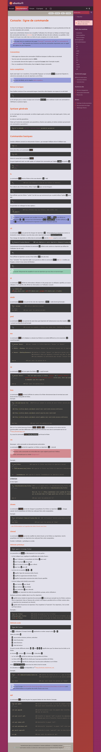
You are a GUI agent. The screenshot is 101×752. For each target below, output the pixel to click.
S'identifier (79, 16)
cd (20, 233)
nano (39, 427)
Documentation (21, 8)
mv (20, 338)
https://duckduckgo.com (18, 431)
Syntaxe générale (79, 39)
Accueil (11, 8)
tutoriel (68, 13)
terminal (57, 13)
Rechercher (91, 12)
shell (62, 13)
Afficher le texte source (81, 77)
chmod (21, 536)
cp (20, 371)
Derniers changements (82, 90)
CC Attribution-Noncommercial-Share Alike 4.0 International (60, 748)
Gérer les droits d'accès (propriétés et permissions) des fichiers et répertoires (44, 686)
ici (60, 259)
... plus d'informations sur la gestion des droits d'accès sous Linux (28, 526)
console (51, 13)
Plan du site (80, 94)
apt (19, 699)
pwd (21, 321)
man (32, 150)
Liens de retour (80, 82)
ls (20, 178)
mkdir (21, 301)
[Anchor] (11, 20)
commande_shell (49, 41)
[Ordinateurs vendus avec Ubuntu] (50, 8)
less (21, 394)
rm (20, 447)
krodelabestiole (67, 745)
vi (43, 427)
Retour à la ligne (80, 37)
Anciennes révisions (82, 79)
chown (21, 509)
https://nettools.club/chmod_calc (45, 667)
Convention (79, 33)
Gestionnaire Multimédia (83, 92)
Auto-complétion (38, 80)
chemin (51, 238)
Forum (32, 8)
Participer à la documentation (84, 103)
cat (35, 427)
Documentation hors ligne (83, 105)
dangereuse (35, 454)
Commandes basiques (80, 42)
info (32, 158)
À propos (39, 8)
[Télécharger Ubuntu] (46, 8)
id (20, 282)
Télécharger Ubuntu (82, 107)
